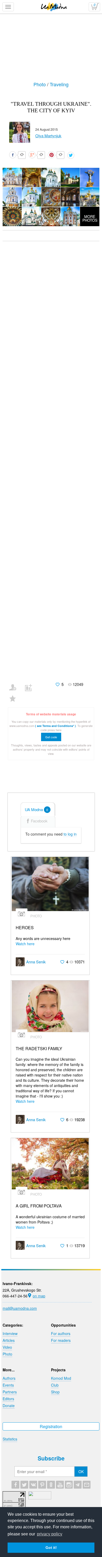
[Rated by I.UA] (39, 1497)
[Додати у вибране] (15, 695)
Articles (9, 1340)
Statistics (10, 1439)
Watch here (25, 943)
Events (8, 1385)
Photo (40, 84)
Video (7, 1347)
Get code (51, 737)
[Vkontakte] (33, 1485)
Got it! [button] (51, 1547)
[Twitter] (24, 1485)
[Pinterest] (42, 1485)
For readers (61, 1340)
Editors (8, 1398)
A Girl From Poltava (39, 1206)
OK (81, 1471)
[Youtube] (60, 1485)
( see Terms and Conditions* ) (55, 726)
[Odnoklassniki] (51, 1485)
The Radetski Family (39, 1049)
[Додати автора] (15, 684)
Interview (10, 1333)
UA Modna (36, 809)
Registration (51, 1426)
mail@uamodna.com (20, 1308)
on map (39, 1295)
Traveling (59, 84)
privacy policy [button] (49, 1534)
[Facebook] (15, 1485)
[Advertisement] (49, 57)
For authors (60, 1333)
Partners (10, 1391)
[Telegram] (78, 1485)
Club (55, 1385)
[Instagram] (69, 1485)
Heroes (25, 928)
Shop (55, 1391)
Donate (9, 1405)
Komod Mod (61, 1378)
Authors (9, 1378)
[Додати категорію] (30, 684)
